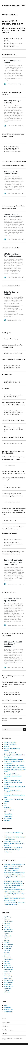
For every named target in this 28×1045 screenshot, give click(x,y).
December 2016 (8, 980)
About (4, 1019)
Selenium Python (9, 810)
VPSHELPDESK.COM (11, 6)
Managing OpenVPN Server (12, 780)
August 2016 (7, 988)
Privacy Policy (6, 1022)
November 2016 (8, 982)
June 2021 (6, 940)
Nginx (5, 803)
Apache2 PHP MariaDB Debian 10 (12, 22)
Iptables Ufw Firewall (10, 753)
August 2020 (7, 948)
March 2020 (7, 957)
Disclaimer (5, 1026)
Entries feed (7, 1007)
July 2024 (6, 919)
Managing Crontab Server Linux (13, 759)
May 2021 (6, 942)
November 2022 (8, 931)
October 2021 (7, 936)
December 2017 (8, 967)
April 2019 (7, 963)
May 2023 (6, 925)
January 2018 (7, 965)
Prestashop (7, 807)
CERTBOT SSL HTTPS (10, 744)
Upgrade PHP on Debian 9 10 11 (13, 847)
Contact (4, 1033)
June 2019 (6, 961)
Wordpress (7, 820)
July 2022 (6, 933)
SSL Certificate (8, 814)
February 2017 (8, 976)
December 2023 (8, 921)
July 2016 (6, 991)
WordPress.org (8, 1011)
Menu (23, 5)
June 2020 (7, 950)
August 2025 (7, 917)
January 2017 (7, 978)
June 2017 (6, 974)
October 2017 (7, 972)
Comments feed (8, 1009)
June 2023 (7, 923)
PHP (5, 805)
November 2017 (8, 969)
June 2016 (6, 993)
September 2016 (8, 986)
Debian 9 (6, 750)
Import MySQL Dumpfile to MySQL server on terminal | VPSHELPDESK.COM (14, 900)
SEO (5, 812)
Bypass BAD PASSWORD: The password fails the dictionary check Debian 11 (14, 843)
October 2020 (8, 946)
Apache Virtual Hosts (10, 742)
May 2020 (6, 952)
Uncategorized (13, 718)
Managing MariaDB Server (11, 774)
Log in (5, 1005)
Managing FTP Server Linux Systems (14, 767)
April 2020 (7, 955)
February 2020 (8, 959)
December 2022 (8, 929)
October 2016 (7, 984)
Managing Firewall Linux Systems (14, 765)
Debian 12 (6, 746)
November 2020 (8, 944)
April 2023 (7, 927)
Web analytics (8, 818)
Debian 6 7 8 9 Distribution (12, 748)
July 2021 (6, 938)
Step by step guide (8, 1030)
